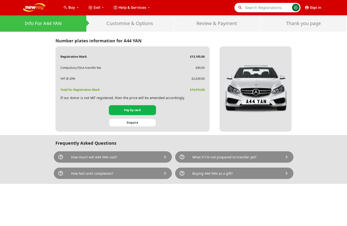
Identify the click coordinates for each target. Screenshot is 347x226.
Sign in (315, 7)
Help (132, 7)
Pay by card (132, 110)
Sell (96, 7)
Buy (74, 7)
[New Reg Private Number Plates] (37, 7)
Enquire (132, 123)
